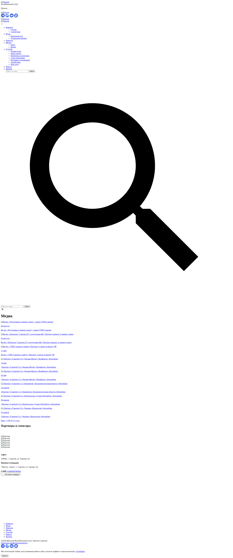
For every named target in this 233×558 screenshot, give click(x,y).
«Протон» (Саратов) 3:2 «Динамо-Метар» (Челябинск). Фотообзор (28, 367)
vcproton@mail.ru (14, 471)
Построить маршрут (11, 474)
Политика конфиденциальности (14, 543)
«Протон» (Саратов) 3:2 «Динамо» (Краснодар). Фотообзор (25, 416)
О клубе (9, 49)
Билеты (9, 69)
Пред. (3, 421)
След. (17, 421)
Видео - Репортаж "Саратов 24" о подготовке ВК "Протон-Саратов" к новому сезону (36, 342)
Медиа (8, 43)
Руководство (16, 51)
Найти (32, 71)
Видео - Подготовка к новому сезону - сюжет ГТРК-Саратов (26, 330)
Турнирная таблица (19, 38)
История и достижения (20, 60)
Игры (8, 34)
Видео (13, 47)
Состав (14, 30)
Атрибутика (16, 62)
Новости (9, 40)
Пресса (9, 67)
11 (14, 421)
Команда (9, 27)
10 (11, 421)
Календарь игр (17, 36)
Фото (13, 45)
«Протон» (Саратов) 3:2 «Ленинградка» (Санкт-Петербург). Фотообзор (30, 404)
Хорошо (5, 556)
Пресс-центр (16, 54)
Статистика (15, 32)
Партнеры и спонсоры (20, 56)
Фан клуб (15, 64)
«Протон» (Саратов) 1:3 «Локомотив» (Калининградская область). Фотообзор (33, 392)
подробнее (80, 551)
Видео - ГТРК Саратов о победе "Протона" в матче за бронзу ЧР (27, 355)
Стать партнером (18, 58)
